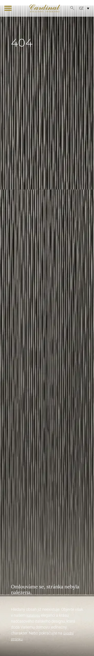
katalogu (33, 615)
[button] (8, 8)
